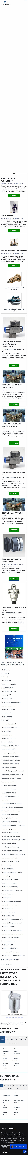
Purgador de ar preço (7, 894)
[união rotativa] (14, 207)
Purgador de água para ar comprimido (12, 872)
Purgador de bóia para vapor (9, 904)
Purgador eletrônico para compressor (11, 702)
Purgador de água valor (8, 876)
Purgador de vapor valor (8, 915)
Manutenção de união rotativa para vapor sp (13, 825)
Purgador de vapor (6, 680)
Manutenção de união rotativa (9, 818)
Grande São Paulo (25, 1039)
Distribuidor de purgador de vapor (10, 756)
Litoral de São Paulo (14, 1044)
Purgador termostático (7, 716)
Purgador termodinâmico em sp (10, 952)
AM (17, 1088)
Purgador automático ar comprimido (11, 727)
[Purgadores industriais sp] (14, 458)
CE (3, 1088)
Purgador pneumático (7, 944)
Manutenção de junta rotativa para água (12, 807)
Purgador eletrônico (7, 698)
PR (14, 1085)
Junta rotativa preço (7, 800)
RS (20, 1085)
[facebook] (2, 1146)
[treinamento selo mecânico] (14, 242)
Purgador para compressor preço (10, 937)
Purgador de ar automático (9, 691)
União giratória (5, 720)
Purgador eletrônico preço (8, 926)
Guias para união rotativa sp (9, 785)
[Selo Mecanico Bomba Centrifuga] (14, 376)
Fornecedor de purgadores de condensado (13, 771)
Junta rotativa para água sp (9, 792)
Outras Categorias (10, 960)
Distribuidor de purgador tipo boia (10, 763)
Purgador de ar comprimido (9, 684)
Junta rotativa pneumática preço (10, 796)
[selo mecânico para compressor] (14, 545)
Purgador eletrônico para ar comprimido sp (13, 923)
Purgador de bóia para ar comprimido (11, 901)
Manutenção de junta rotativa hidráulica (12, 803)
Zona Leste (20, 1038)
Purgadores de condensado (9, 724)
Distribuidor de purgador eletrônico (11, 760)
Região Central (2, 1038)
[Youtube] (7, 1146)
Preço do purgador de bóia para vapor (12, 850)
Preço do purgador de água (9, 843)
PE (23, 1085)
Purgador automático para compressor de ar (13, 854)
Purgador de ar (5, 669)
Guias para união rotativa (8, 781)
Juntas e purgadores (7, 964)
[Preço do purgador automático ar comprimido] (14, 328)
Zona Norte (7, 1038)
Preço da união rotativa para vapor (11, 836)
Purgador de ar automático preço (10, 879)
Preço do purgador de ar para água (11, 847)
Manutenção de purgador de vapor (11, 810)
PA (24, 1088)
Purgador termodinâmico (8, 709)
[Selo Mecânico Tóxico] (14, 504)
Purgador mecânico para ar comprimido (12, 933)
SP (11, 1085)
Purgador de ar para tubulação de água (12, 890)
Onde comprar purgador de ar (9, 829)
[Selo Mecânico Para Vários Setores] (14, 415)
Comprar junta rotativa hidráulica (10, 745)
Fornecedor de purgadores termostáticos (12, 774)
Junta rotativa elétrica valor (9, 789)
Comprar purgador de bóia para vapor (12, 753)
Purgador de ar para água (8, 738)
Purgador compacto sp (8, 868)
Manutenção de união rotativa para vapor (12, 821)
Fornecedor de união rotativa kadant (11, 778)
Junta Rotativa (8, 1129)
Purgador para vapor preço (9, 941)
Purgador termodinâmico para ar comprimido (13, 955)
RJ (1, 1085)
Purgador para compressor (9, 705)
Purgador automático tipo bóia (9, 857)
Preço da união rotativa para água (10, 832)
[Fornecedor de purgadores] (14, 279)
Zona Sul (16, 1038)
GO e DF (10, 1088)
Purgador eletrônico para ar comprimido (12, 919)
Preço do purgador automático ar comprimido (13, 839)
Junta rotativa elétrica (7, 713)
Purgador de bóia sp (7, 908)
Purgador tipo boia (6, 695)
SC (17, 1085)
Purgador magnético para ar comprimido (12, 930)
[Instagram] (5, 1146)
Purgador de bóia (6, 897)
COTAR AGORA (14, 195)
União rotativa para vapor (8, 734)
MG (5, 1085)
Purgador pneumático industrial (10, 948)
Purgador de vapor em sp (8, 912)
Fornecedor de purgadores (9, 767)
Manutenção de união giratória (10, 814)
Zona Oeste (11, 1038)
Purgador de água (6, 731)
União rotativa (5, 677)
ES (8, 1085)
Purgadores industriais (8, 742)
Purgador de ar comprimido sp (10, 886)
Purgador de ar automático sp (9, 883)
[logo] (5, 3)
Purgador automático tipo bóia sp (10, 861)
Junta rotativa (5, 673)
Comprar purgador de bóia (9, 749)
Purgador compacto (7, 865)
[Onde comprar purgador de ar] (14, 594)
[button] (5, 1017)
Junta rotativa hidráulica (8, 687)
